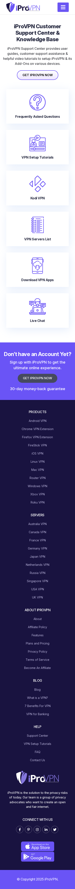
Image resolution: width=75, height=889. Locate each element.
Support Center (37, 735)
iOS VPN (37, 453)
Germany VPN (37, 548)
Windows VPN (37, 486)
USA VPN (37, 589)
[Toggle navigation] (63, 7)
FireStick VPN (37, 445)
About (38, 619)
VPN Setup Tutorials (37, 744)
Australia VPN (37, 524)
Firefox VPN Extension (37, 437)
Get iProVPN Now (37, 75)
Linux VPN (38, 461)
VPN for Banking (37, 714)
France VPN (37, 540)
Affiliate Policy (37, 627)
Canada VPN (37, 532)
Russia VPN (37, 573)
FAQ (37, 752)
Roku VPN (38, 502)
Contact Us (37, 760)
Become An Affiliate (37, 668)
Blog (37, 689)
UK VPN (37, 597)
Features (38, 635)
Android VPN (37, 421)
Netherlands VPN (37, 564)
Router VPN (38, 478)
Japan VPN (37, 556)
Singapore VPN (37, 581)
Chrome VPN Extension (38, 429)
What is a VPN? (37, 697)
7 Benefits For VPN (38, 706)
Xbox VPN (37, 494)
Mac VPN (37, 469)
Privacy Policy (37, 651)
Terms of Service (37, 659)
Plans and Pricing (37, 643)
